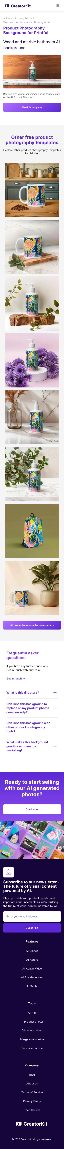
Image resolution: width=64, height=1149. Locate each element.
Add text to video (32, 1030)
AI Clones (32, 950)
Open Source (32, 1110)
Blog (32, 1074)
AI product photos (32, 1021)
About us (32, 1083)
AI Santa (32, 986)
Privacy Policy (32, 1101)
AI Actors (32, 959)
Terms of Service (32, 1092)
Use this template (32, 107)
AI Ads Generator (32, 977)
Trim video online (32, 1048)
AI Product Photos (13, 18)
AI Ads (32, 1012)
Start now (32, 809)
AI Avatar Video (32, 968)
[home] (17, 6)
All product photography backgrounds (32, 625)
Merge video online (32, 1039)
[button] (58, 6)
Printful (28, 18)
